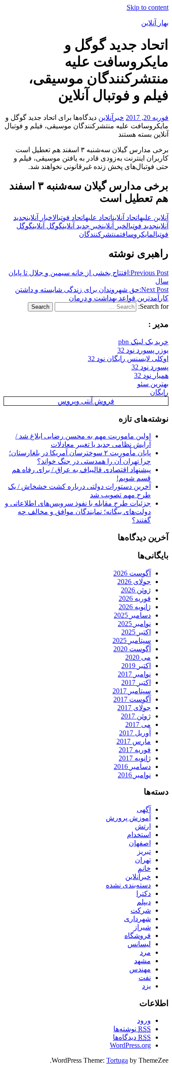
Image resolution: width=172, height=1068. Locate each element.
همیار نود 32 (151, 375)
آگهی (144, 809)
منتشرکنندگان (99, 234)
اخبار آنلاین (39, 217)
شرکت (141, 910)
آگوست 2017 (132, 699)
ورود (144, 1020)
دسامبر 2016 (132, 766)
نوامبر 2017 (134, 674)
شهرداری (137, 918)
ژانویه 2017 (135, 758)
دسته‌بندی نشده (128, 885)
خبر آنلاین (114, 226)
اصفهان (140, 843)
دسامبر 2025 (132, 615)
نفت (144, 977)
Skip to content (147, 7)
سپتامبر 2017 (131, 691)
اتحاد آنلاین (126, 217)
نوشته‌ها (132, 1029)
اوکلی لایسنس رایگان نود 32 (128, 358)
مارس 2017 (133, 741)
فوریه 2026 (135, 598)
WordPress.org (130, 1045)
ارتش (143, 826)
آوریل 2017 (135, 733)
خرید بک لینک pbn (143, 342)
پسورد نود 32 (149, 367)
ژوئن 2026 (136, 590)
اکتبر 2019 (136, 665)
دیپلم (144, 902)
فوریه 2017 (135, 749)
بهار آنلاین (154, 23)
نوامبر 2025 (134, 623)
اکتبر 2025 (136, 632)
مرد (145, 952)
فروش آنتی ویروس (86, 401)
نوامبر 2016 (134, 775)
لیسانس (139, 944)
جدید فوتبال (141, 226)
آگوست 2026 (132, 573)
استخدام (139, 834)
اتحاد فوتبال (68, 217)
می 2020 (138, 657)
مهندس (140, 969)
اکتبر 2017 (136, 682)
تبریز (144, 851)
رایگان (159, 392)
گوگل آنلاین (48, 226)
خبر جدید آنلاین (82, 226)
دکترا (143, 893)
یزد (146, 986)
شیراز (142, 927)
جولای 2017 (134, 707)
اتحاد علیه (98, 217)
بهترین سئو (152, 384)
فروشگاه (137, 935)
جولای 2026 (134, 581)
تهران (143, 860)
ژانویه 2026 (135, 607)
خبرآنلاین (111, 117)
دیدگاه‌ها (132, 1037)
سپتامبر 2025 (131, 640)
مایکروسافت (136, 234)
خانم (144, 868)
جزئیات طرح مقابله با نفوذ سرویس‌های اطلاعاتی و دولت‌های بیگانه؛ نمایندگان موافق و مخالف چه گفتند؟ (78, 511)
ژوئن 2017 (136, 716)
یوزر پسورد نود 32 (142, 350)
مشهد (142, 960)
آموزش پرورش (128, 818)
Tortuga (117, 1060)
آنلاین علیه (154, 217)
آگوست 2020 (132, 649)
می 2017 (138, 724)
